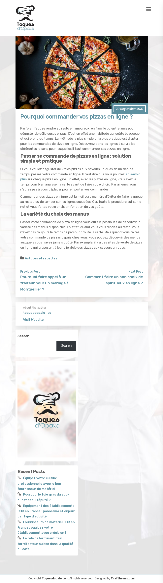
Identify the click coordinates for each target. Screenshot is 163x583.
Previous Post (30, 271)
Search (23, 336)
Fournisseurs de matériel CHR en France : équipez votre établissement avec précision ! (46, 527)
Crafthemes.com (123, 578)
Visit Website (33, 320)
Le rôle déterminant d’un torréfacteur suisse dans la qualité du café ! (45, 543)
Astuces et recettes (41, 258)
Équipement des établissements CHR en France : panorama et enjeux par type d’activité (46, 511)
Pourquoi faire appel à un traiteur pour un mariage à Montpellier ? (44, 283)
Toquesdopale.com (55, 578)
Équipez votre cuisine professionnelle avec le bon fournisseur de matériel (39, 483)
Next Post (136, 271)
